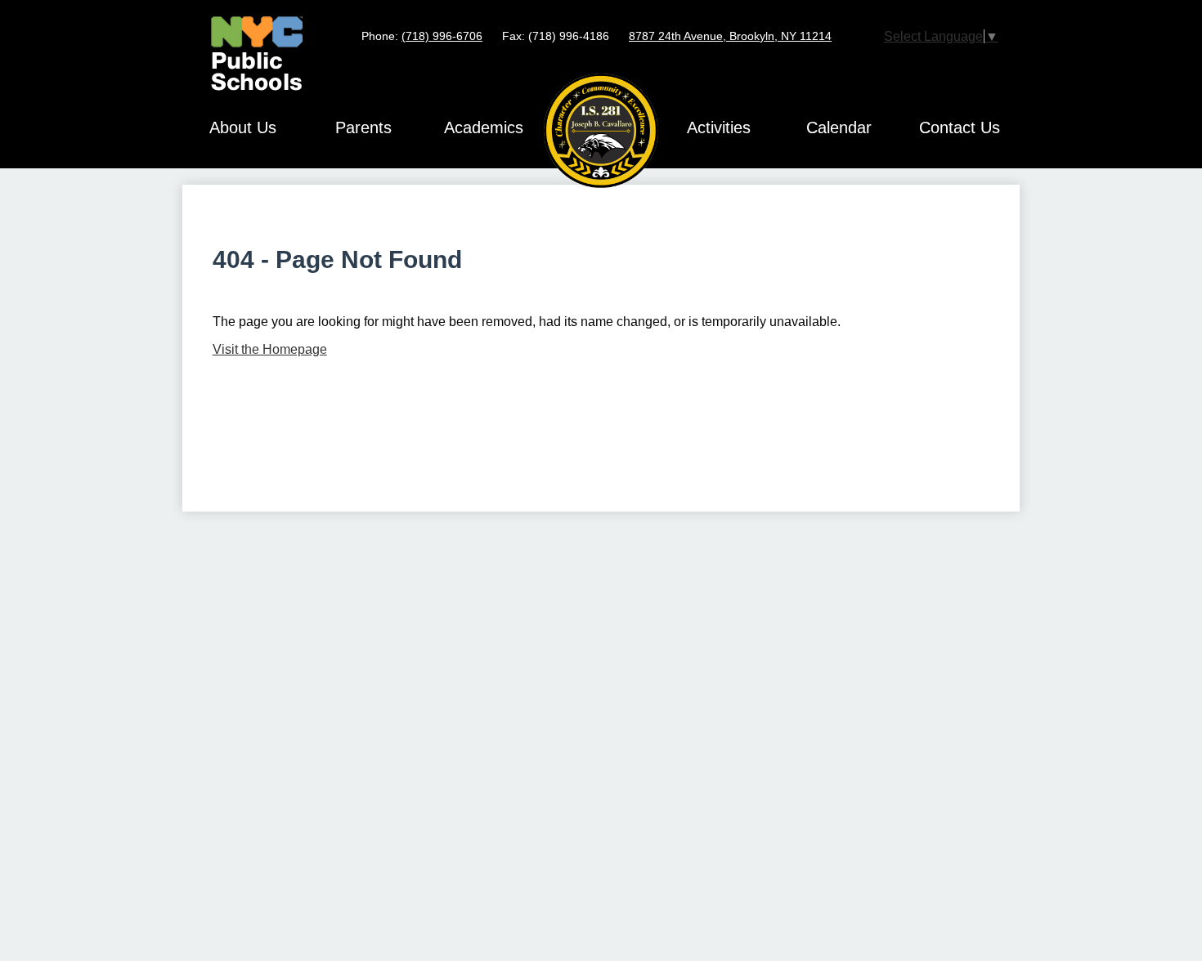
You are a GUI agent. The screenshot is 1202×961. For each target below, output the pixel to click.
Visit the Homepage (270, 349)
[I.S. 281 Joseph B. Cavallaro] (601, 131)
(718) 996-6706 (441, 35)
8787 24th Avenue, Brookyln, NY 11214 (730, 35)
